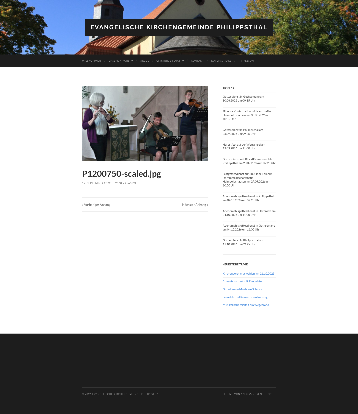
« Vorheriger (96, 205)
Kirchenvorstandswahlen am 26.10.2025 (248, 273)
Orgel (144, 60)
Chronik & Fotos (168, 60)
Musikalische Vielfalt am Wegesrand (246, 304)
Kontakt (197, 60)
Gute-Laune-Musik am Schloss (242, 289)
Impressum (246, 60)
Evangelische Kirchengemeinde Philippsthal (179, 27)
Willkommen (91, 60)
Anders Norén (251, 394)
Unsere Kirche (119, 60)
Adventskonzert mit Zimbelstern (243, 281)
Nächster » (195, 205)
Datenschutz (221, 60)
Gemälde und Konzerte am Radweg (245, 297)
